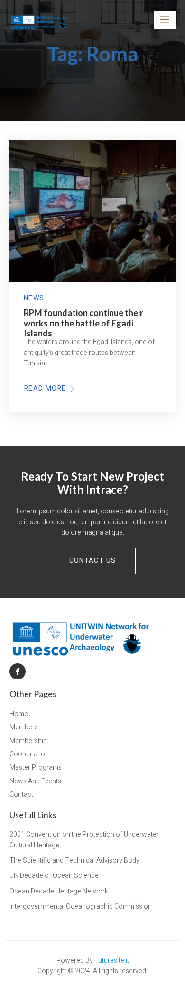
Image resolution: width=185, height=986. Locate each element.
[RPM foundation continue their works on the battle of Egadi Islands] (92, 211)
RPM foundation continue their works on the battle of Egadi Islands (83, 323)
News (34, 298)
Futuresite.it (111, 961)
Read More (47, 388)
